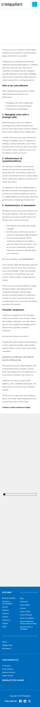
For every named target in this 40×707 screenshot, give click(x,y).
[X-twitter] (29, 701)
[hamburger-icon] (34, 4)
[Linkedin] (24, 701)
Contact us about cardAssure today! (16, 407)
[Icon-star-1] (34, 701)
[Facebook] (20, 701)
